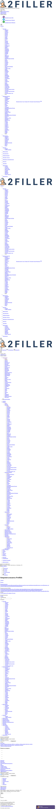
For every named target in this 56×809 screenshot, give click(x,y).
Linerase (14, 590)
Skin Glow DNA (13, 589)
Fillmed (39, 590)
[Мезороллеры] (9, 150)
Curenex (28, 589)
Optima (5, 590)
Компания (2, 760)
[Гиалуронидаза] (9, 152)
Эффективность (3, 771)
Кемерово (6, 368)
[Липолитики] (9, 164)
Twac (28, 590)
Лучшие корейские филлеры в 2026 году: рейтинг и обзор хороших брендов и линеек (16, 744)
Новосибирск (7, 375)
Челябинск (7, 395)
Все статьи (2, 743)
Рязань (6, 380)
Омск (6, 376)
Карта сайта (2, 762)
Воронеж (6, 364)
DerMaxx (18, 589)
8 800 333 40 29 (3, 12)
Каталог (6, 404)
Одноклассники (7, 572)
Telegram (5, 569)
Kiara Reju (6, 589)
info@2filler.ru (4, 566)
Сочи (6, 387)
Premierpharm (31, 590)
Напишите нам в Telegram (10, 20)
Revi (9, 591)
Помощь (2, 765)
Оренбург (6, 377)
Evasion (34, 589)
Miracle (44, 591)
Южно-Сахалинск (8, 396)
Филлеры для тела (40, 585)
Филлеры (8, 407)
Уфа (5, 393)
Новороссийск (7, 374)
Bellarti (23, 590)
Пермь (6, 378)
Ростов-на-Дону (8, 379)
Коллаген (7, 586)
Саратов (6, 383)
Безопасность (2, 769)
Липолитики (9, 538)
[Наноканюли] (9, 175)
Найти (2, 793)
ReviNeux (47, 591)
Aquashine (36, 590)
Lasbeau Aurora (40, 591)
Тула (6, 391)
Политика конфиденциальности (6, 763)
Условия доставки (3, 767)
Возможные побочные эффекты (6, 770)
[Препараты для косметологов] (9, 158)
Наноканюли (20, 586)
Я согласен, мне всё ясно (5, 808)
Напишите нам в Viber (9, 17)
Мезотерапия (13, 585)
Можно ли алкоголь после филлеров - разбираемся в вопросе (11, 745)
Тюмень (6, 392)
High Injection (22, 589)
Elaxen (9, 589)
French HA (35, 591)
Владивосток (7, 362)
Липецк (6, 371)
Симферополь (7, 385)
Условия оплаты (3, 766)
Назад (6, 358)
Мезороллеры (21, 585)
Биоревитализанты (10, 474)
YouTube (5, 570)
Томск (6, 390)
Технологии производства (5, 768)
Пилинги (8, 526)
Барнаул (6, 361)
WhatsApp (6, 574)
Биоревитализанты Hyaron (22, 591)
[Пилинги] (9, 146)
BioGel (26, 589)
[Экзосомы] (9, 162)
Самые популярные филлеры (5, 746)
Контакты (2, 761)
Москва (6, 360)
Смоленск (7, 386)
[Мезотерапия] (9, 134)
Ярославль (7, 397)
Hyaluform (8, 590)
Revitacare (28, 591)
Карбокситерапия (33, 585)
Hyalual (11, 591)
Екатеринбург (7, 365)
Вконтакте (6, 568)
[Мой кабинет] (1, 338)
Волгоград (7, 363)
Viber (5, 573)
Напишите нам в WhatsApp (10, 22)
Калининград (7, 367)
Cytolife (31, 589)
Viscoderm (15, 591)
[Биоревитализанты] (9, 95)
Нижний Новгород (8, 372)
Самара (6, 381)
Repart (21, 590)
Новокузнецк (7, 373)
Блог (1, 764)
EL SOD (31, 591)
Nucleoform (18, 590)
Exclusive (2, 589)
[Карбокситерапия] (9, 154)
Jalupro (4, 591)
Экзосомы (11, 586)
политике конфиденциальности (7, 806)
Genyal (11, 590)
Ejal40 (26, 590)
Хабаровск (7, 394)
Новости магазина (5, 774)
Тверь (6, 389)
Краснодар (7, 369)
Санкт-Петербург (8, 382)
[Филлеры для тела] (9, 156)
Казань (6, 366)
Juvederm (7, 591)
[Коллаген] (9, 160)
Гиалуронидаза (27, 585)
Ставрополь (7, 388)
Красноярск (7, 370)
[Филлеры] (9, 27)
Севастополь (7, 384)
